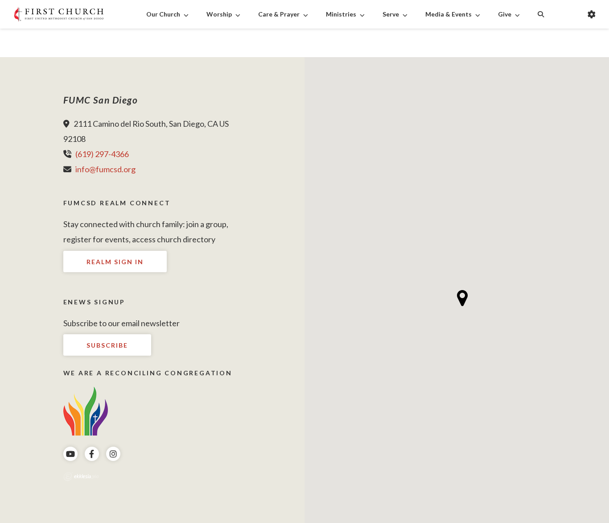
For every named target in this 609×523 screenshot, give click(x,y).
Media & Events (448, 14)
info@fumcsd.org (105, 169)
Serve (391, 14)
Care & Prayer (279, 14)
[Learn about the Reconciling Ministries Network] (85, 410)
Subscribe (107, 345)
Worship (219, 14)
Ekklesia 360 (81, 476)
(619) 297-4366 (102, 154)
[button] (462, 298)
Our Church (163, 14)
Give (504, 14)
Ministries (341, 14)
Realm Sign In (115, 262)
